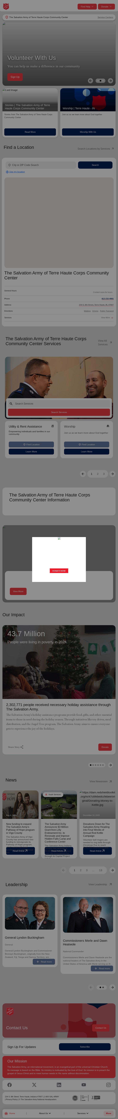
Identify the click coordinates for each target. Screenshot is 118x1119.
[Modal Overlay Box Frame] (59, 559)
